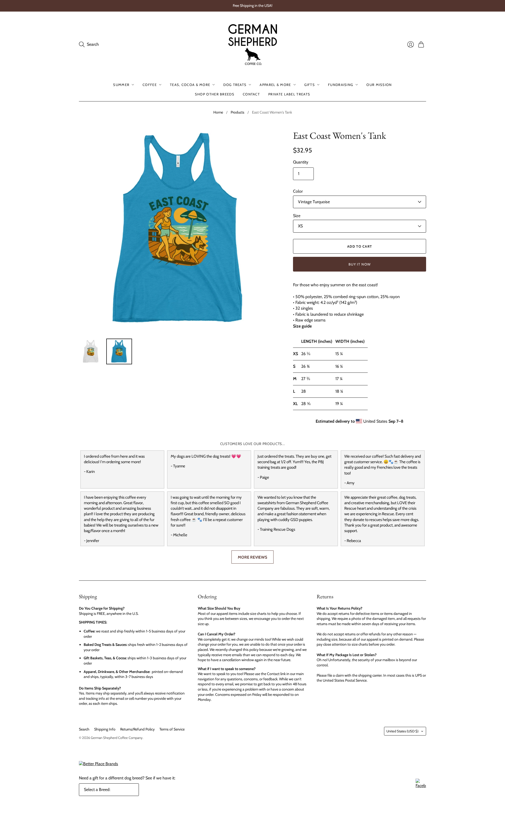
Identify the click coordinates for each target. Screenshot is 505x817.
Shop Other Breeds (214, 94)
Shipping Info (104, 729)
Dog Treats (234, 85)
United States (402, 731)
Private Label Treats (289, 94)
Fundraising (340, 85)
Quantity (300, 162)
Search (84, 729)
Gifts (309, 85)
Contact (251, 94)
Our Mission (379, 85)
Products (237, 112)
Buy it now (360, 264)
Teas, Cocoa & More (190, 85)
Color (298, 191)
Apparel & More (275, 85)
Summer (121, 85)
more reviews (252, 557)
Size (296, 215)
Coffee (150, 85)
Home (218, 112)
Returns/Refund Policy (137, 729)
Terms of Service (172, 729)
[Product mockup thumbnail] (91, 351)
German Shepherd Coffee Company (117, 738)
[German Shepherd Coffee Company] (252, 44)
